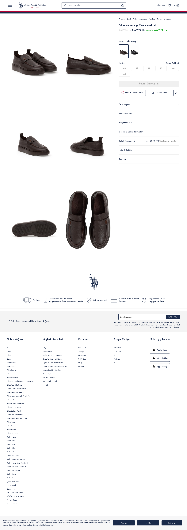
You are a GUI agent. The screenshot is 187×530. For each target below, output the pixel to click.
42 (149, 68)
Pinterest (117, 359)
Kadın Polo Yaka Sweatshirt (16, 466)
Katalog (81, 366)
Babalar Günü (12, 504)
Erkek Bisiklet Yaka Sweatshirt (17, 388)
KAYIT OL (172, 316)
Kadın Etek (10, 440)
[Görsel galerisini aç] (34, 58)
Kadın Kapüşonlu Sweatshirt (17, 459)
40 (124, 68)
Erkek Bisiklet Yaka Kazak (15, 403)
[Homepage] (32, 5)
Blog (80, 362)
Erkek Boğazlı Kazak (14, 411)
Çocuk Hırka (11, 489)
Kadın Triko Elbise (13, 470)
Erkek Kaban (11, 429)
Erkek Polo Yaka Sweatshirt (16, 385)
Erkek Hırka (11, 400)
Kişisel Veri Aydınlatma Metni (53, 362)
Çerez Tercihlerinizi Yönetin (52, 359)
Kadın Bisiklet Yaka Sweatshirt (17, 463)
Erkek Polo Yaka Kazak (14, 414)
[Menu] (10, 5)
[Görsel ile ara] (122, 5)
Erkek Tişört (11, 366)
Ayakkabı (152, 19)
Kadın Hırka (11, 478)
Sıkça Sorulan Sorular (50, 381)
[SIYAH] (134, 51)
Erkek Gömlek (11, 370)
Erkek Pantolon (12, 374)
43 (161, 68)
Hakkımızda (82, 348)
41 (137, 68)
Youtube (117, 363)
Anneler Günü (12, 500)
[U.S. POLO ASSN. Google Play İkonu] (165, 358)
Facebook (117, 347)
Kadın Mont (11, 444)
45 (124, 74)
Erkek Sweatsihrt (12, 377)
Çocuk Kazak (11, 485)
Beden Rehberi (172, 63)
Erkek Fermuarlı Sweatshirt (16, 392)
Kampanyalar (11, 362)
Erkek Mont (11, 422)
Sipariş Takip (47, 351)
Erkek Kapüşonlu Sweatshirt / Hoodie (20, 381)
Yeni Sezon (11, 348)
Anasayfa (122, 19)
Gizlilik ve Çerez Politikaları (52, 355)
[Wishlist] (169, 5)
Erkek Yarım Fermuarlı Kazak (17, 418)
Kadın (9, 351)
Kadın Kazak (11, 474)
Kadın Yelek (11, 452)
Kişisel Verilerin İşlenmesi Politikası (55, 366)
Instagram (117, 351)
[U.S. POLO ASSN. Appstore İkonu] (165, 350)
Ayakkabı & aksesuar (140, 19)
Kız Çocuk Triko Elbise (15, 492)
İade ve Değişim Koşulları (52, 370)
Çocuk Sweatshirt (13, 481)
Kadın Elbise (11, 437)
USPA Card (82, 359)
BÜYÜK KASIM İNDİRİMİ (15, 496)
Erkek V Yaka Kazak (14, 407)
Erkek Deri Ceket (12, 433)
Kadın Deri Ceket (13, 455)
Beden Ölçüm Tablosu (50, 374)
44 (173, 68)
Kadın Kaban (11, 448)
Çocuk (9, 359)
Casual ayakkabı (164, 19)
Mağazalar (82, 355)
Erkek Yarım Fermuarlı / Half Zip (18, 396)
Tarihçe (81, 351)
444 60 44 (47, 385)
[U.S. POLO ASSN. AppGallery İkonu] (165, 366)
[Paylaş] (177, 93)
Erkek (129, 19)
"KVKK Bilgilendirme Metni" (160, 327)
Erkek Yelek (11, 426)
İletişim (45, 348)
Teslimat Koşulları (49, 377)
